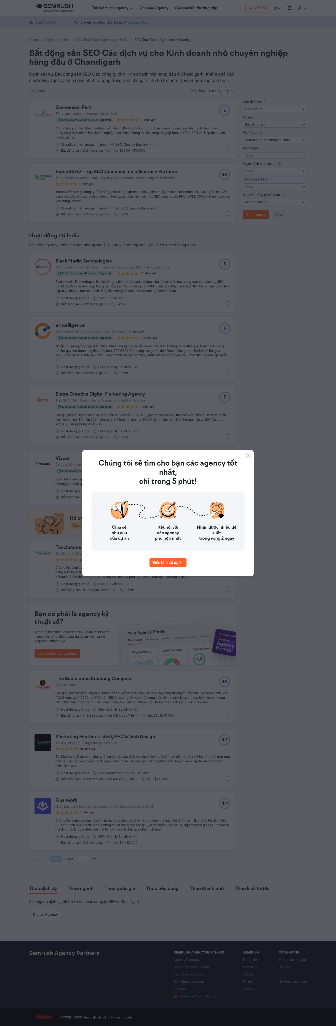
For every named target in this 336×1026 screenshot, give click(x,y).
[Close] (248, 455)
